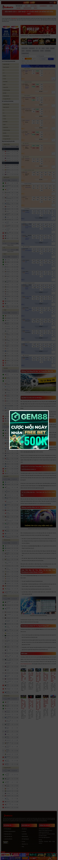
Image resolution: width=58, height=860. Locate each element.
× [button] (47, 412)
